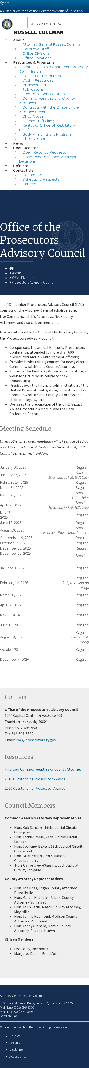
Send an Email (9, 1016)
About (18, 40)
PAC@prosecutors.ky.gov (36, 739)
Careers (29, 184)
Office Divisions (23, 277)
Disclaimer (16, 1050)
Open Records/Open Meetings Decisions (47, 159)
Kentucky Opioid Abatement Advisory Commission (53, 69)
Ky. (4, 2)
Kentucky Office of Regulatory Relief (47, 127)
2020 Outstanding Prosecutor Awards (35, 788)
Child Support (35, 139)
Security (14, 1043)
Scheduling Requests (41, 179)
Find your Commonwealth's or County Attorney (43, 769)
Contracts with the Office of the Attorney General (49, 109)
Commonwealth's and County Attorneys (47, 100)
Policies (14, 1036)
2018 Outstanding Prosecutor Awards (35, 778)
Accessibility (17, 1057)
